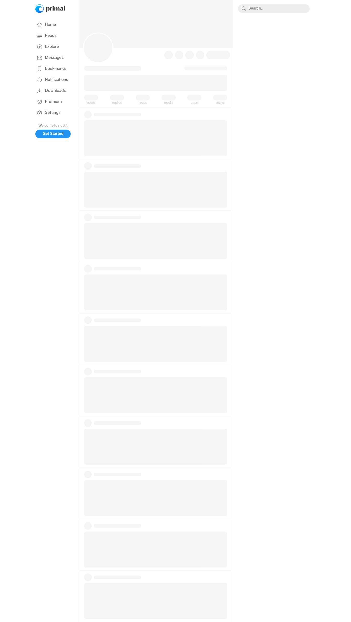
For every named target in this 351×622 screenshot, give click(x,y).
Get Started (53, 134)
